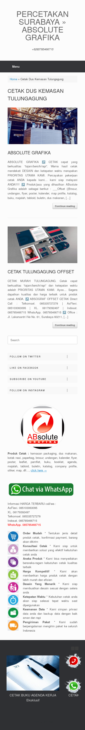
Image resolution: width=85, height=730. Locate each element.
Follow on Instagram (27, 390)
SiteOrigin (48, 721)
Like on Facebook (24, 367)
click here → (39, 470)
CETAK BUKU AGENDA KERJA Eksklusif (33, 697)
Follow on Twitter (25, 356)
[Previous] (73, 648)
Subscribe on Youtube (28, 379)
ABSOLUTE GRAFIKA (29, 152)
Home (13, 79)
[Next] (76, 648)
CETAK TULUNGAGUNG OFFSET (41, 271)
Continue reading (65, 206)
